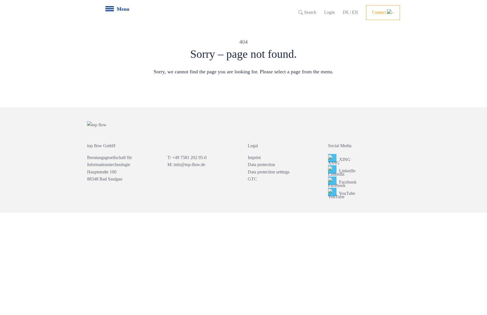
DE (346, 12)
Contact (379, 12)
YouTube (346, 193)
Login (329, 12)
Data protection (261, 164)
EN (355, 12)
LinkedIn (346, 170)
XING (344, 159)
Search (309, 12)
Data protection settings (268, 171)
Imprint (254, 157)
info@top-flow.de (189, 164)
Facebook (347, 182)
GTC (252, 179)
